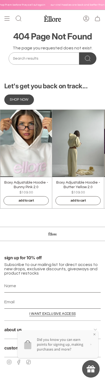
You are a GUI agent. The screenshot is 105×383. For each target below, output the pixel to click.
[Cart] (97, 18)
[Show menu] (7, 18)
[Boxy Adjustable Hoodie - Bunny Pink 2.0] (26, 143)
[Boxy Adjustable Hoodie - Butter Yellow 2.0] (78, 143)
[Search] (87, 58)
